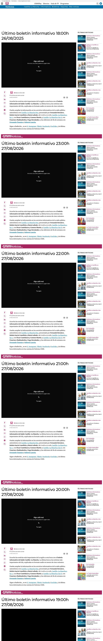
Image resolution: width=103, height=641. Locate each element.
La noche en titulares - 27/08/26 (93, 93)
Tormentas (14, 1)
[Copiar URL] (38, 67)
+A (64, 97)
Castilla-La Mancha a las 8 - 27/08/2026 (93, 84)
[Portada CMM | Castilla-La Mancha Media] (7, 3)
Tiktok (39, 126)
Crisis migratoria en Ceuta (24, 1)
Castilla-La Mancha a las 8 (52, 117)
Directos (46, 4)
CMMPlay (38, 4)
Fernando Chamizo (16, 122)
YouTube (54, 126)
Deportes (64, 7)
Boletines (55, 7)
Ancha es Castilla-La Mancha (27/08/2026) (92, 48)
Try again (38, 70)
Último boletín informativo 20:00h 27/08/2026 (92, 102)
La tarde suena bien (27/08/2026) (92, 119)
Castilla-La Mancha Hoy (29, 113)
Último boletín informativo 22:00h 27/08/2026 (92, 57)
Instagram (32, 126)
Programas (64, 4)
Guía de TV (55, 4)
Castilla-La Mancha (31, 7)
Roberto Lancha (30, 122)
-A (67, 97)
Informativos (45, 7)
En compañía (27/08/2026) (90, 110)
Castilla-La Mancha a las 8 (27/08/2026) (93, 66)
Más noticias (74, 7)
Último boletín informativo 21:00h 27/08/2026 (91, 75)
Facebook (45, 126)
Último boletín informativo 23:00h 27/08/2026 (92, 39)
